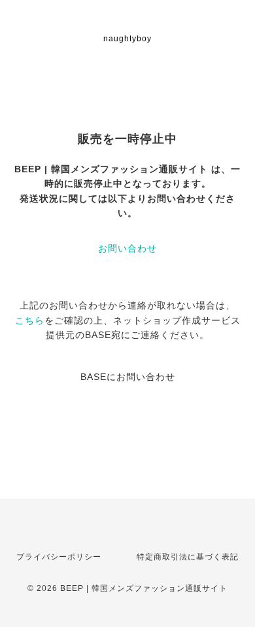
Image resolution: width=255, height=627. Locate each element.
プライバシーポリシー (58, 556)
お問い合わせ (127, 248)
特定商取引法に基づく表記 (188, 556)
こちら (29, 320)
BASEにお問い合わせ (127, 376)
